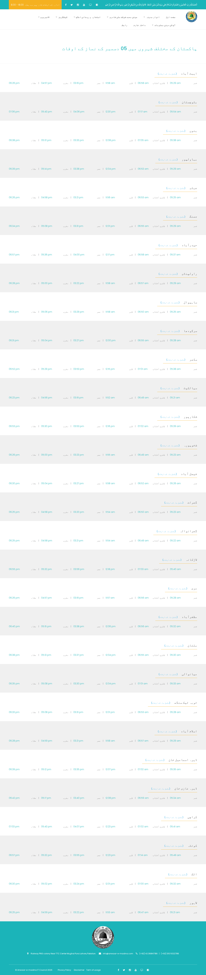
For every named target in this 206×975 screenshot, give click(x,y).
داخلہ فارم (140, 25)
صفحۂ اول (170, 17)
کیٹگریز (62, 17)
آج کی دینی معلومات (164, 25)
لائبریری (44, 17)
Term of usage (93, 970)
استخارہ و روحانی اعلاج (88, 17)
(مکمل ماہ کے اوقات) (167, 73)
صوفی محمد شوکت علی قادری (123, 17)
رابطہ (124, 25)
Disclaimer (79, 970)
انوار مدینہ (153, 17)
